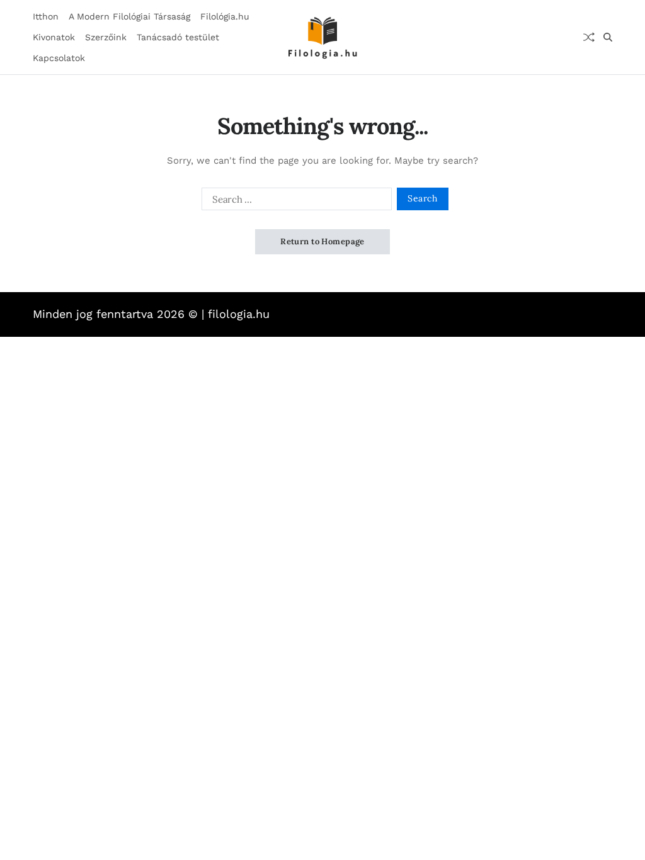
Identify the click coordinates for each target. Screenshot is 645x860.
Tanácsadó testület (178, 37)
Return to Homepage (322, 241)
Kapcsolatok (59, 58)
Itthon (46, 16)
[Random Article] (589, 37)
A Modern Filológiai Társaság (129, 16)
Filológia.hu (224, 16)
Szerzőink (106, 37)
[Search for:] (294, 201)
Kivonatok (54, 37)
